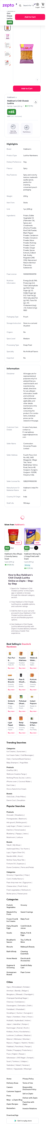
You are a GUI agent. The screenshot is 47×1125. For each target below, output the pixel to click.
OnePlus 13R (12, 770)
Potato (19, 826)
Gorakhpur (11, 1013)
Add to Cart (30, 17)
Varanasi (25, 1065)
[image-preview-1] (8, 37)
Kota (16, 1032)
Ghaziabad (20, 1009)
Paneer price (22, 894)
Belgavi (25, 991)
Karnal (19, 1028)
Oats (8, 759)
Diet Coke (10, 785)
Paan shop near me (14, 882)
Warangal (27, 1069)
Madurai (27, 1035)
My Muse (16, 845)
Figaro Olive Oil (18, 852)
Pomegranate (12, 819)
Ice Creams (11, 751)
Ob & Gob (10, 797)
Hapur (9, 1017)
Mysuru (9, 1043)
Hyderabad (19, 1020)
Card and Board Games (21, 759)
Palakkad (10, 1046)
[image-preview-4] (8, 63)
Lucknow (10, 1035)
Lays (8, 852)
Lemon (26, 826)
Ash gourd (11, 822)
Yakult (9, 845)
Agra (8, 987)
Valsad (18, 1065)
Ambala (26, 987)
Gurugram (28, 1013)
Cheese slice (11, 886)
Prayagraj (17, 1050)
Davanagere (11, 1006)
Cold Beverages (27, 755)
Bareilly (17, 991)
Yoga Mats (24, 763)
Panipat (28, 1046)
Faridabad (10, 1009)
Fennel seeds (19, 830)
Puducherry (26, 1050)
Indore (27, 1020)
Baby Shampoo (12, 763)
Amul (20, 856)
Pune (9, 1054)
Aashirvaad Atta (13, 849)
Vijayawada (18, 1069)
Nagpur (17, 1043)
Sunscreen (21, 751)
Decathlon (21, 800)
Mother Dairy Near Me (15, 860)
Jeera (25, 834)
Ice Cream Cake (13, 755)
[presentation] (37, 80)
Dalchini (10, 830)
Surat (9, 1061)
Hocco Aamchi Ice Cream (16, 789)
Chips (26, 875)
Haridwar (16, 1017)
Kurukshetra (24, 1032)
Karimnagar (11, 1028)
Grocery (10, 875)
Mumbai (26, 1039)
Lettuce (20, 837)
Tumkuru (15, 1061)
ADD (18, 543)
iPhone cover (12, 781)
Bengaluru (11, 994)
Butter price (11, 894)
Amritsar (10, 991)
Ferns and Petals (27, 867)
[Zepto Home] (8, 5)
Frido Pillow (20, 797)
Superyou (21, 864)
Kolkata (9, 1032)
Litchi (28, 778)
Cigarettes (19, 875)
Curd (8, 879)
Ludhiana (18, 1035)
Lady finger (11, 826)
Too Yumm (24, 849)
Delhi (29, 1006)
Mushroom (11, 837)
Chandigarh (28, 994)
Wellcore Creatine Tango (16, 774)
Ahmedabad (16, 987)
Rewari (21, 1054)
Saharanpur (11, 1058)
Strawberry (19, 815)
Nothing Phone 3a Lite (15, 778)
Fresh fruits (22, 886)
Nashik (24, 1043)
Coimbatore (19, 1002)
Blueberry (10, 834)
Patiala (9, 1050)
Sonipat (30, 1058)
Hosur (29, 1017)
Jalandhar (16, 1024)
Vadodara (10, 1065)
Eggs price (27, 882)
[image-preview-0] (8, 28)
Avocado (10, 815)
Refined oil (25, 890)
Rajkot (14, 1054)
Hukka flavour (17, 879)
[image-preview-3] (8, 54)
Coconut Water (24, 781)
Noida (30, 1043)
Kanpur (25, 1024)
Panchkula (19, 1046)
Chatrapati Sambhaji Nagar (17, 998)
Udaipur (24, 1061)
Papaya (18, 834)
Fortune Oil (11, 864)
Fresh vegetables (13, 890)
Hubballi (10, 1020)
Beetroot (22, 819)
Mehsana (17, 1039)
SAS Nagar (21, 1058)
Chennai (10, 1002)
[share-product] (35, 102)
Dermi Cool (11, 800)
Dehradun (22, 1006)
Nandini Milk (11, 856)
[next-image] (37, 80)
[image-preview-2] (8, 45)
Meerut (9, 1039)
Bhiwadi (19, 994)
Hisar (24, 1017)
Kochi (26, 1028)
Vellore (9, 1069)
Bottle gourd (21, 822)
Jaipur (9, 1024)
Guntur (19, 1013)
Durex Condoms (13, 867)
